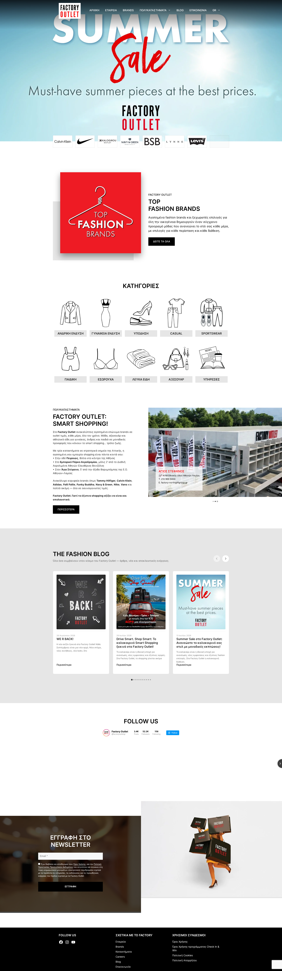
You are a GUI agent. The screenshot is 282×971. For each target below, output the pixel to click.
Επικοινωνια (198, 10)
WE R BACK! (65, 639)
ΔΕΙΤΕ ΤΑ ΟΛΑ (161, 241)
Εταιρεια (111, 10)
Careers (120, 956)
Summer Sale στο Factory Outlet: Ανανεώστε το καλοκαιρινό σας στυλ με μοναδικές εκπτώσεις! (199, 642)
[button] (213, 501)
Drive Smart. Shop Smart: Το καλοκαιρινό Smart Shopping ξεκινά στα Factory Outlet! (137, 642)
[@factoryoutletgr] (106, 733)
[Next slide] (225, 558)
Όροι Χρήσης (79, 864)
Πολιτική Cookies (182, 955)
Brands (128, 10)
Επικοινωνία (123, 966)
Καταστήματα (124, 951)
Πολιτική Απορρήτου (184, 960)
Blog (180, 10)
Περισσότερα (64, 664)
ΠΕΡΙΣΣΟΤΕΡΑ (66, 509)
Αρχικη (94, 10)
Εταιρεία (121, 941)
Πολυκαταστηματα (153, 10)
